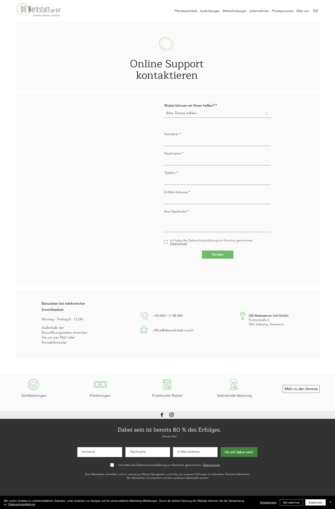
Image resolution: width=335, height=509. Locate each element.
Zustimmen (315, 502)
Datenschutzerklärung (21, 504)
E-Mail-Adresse (176, 192)
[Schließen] (330, 502)
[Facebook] (162, 415)
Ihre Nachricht (175, 211)
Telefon (169, 173)
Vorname (171, 134)
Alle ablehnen (291, 502)
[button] (210, 11)
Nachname (172, 153)
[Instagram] (171, 415)
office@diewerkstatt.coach (173, 330)
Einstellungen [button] (268, 502)
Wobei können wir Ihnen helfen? (189, 105)
